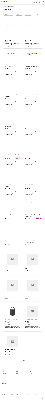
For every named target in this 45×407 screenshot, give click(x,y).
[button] (40, 2)
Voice (3, 375)
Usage (17, 373)
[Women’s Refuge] (42, 398)
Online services (4, 376)
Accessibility (34, 394)
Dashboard (18, 371)
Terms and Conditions (27, 394)
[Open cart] (37, 2)
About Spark (4, 394)
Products (17, 376)
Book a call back (4, 386)
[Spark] (4, 2)
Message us (4, 383)
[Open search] (34, 2)
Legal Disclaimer (18, 394)
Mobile (3, 371)
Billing (17, 375)
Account (31, 371)
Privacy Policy (10, 394)
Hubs (3, 385)
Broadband (4, 373)
